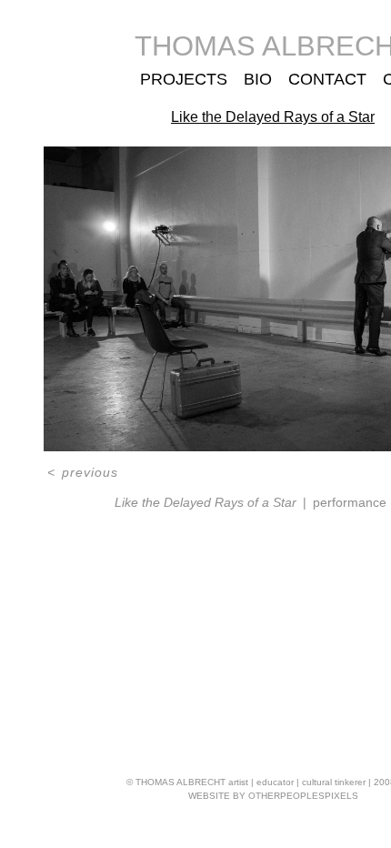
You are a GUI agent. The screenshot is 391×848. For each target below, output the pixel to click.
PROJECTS (183, 79)
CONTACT (324, 79)
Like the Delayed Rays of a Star (273, 117)
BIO (254, 79)
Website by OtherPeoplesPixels (273, 796)
